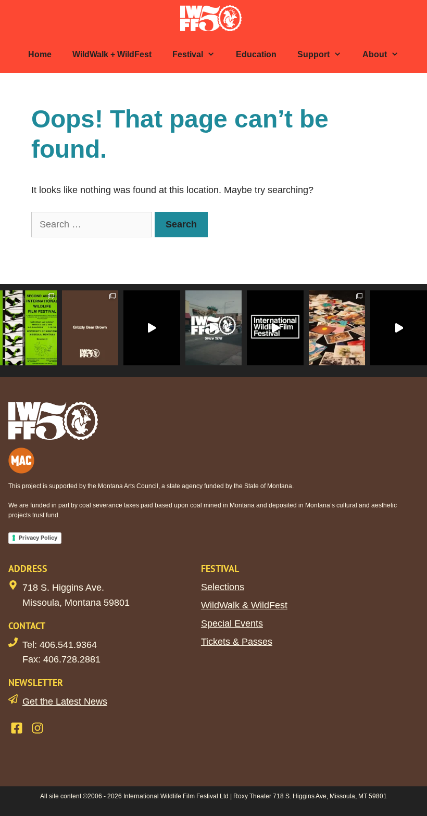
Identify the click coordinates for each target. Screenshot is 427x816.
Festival (187, 54)
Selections (222, 587)
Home (40, 54)
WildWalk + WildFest (112, 54)
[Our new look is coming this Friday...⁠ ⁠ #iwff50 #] (275, 327)
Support (313, 54)
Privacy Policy (38, 537)
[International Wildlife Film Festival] (213, 18)
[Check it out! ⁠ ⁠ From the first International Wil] (28, 327)
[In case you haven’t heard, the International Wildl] (337, 327)
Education (256, 54)
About (374, 54)
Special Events (232, 623)
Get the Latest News (64, 701)
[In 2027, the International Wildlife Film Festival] (151, 327)
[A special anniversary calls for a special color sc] (90, 327)
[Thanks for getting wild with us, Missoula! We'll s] (398, 327)
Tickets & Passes (236, 641)
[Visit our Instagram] (37, 728)
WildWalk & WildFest (244, 605)
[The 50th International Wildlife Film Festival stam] (213, 327)
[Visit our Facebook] (16, 728)
